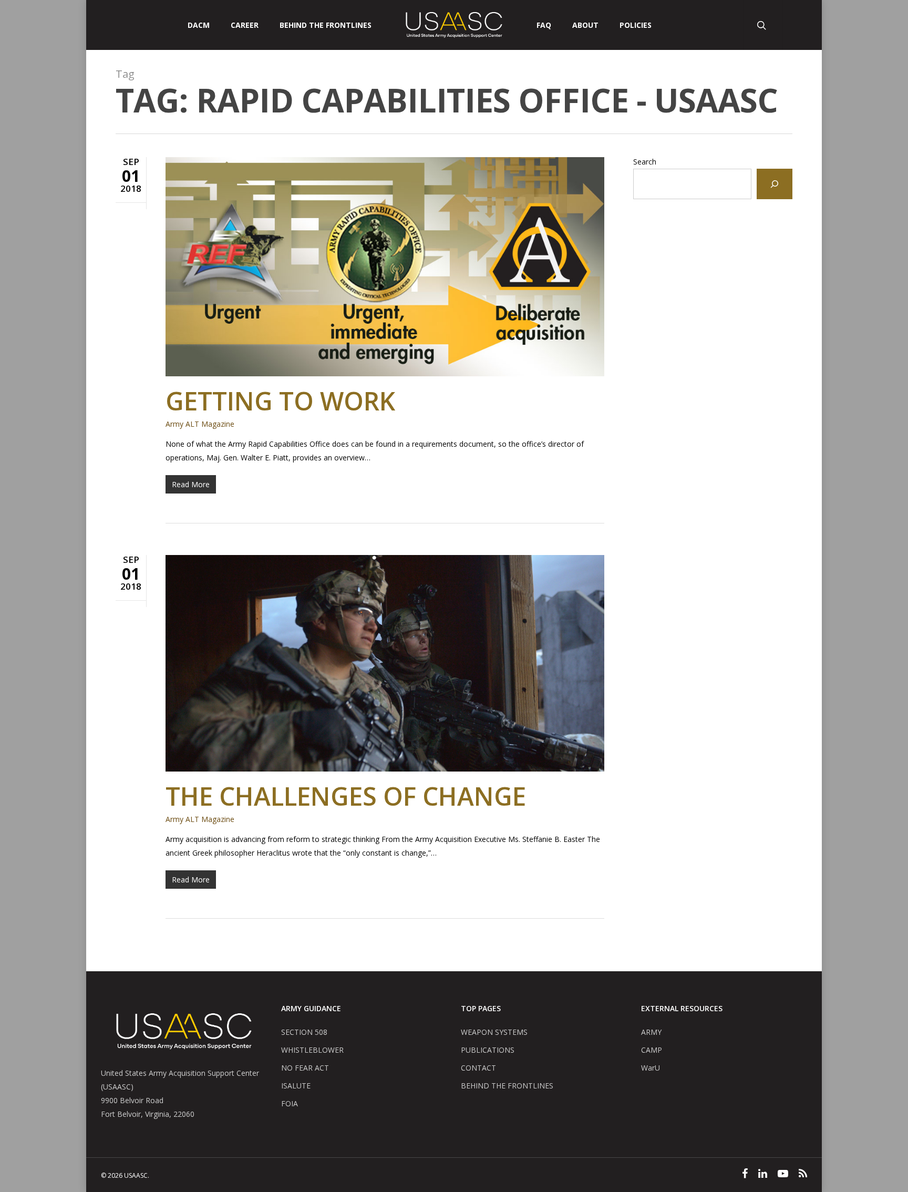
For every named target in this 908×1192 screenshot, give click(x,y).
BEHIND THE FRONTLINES (507, 1086)
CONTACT (478, 1068)
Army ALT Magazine (200, 424)
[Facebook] (745, 1174)
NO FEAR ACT (305, 1068)
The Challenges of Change (346, 796)
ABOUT (585, 25)
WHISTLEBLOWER (312, 1050)
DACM (199, 25)
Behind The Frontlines (326, 25)
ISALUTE (296, 1086)
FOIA (289, 1103)
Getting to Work (280, 401)
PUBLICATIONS (487, 1050)
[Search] (774, 184)
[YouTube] (783, 1174)
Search (644, 162)
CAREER (245, 25)
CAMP (651, 1050)
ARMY (651, 1032)
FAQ (543, 25)
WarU (650, 1068)
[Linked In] (762, 1174)
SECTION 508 (304, 1032)
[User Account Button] (802, 25)
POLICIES (636, 25)
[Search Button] (762, 25)
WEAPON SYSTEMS (494, 1032)
